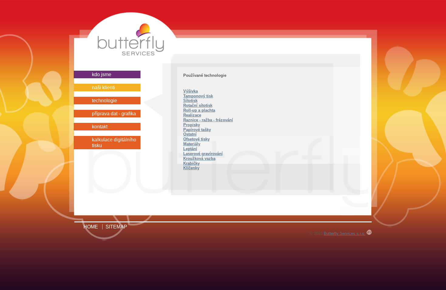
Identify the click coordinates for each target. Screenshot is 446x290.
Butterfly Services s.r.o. (344, 233)
